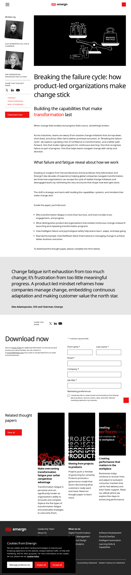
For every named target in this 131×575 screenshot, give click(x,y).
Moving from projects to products (81, 465)
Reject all (42, 565)
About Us (42, 532)
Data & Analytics (76, 544)
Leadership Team (46, 529)
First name (72, 346)
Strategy (11, 98)
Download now (15, 114)
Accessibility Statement (87, 563)
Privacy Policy (16, 348)
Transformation (15, 101)
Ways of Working (15, 104)
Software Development (110, 532)
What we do (74, 529)
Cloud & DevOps (107, 536)
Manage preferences (19, 565)
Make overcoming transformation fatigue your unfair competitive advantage (49, 475)
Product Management (79, 536)
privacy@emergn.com (15, 353)
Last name (101, 346)
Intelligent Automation (110, 540)
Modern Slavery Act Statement (112, 563)
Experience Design (77, 540)
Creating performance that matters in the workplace (109, 463)
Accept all (58, 565)
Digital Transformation (79, 532)
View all (11, 432)
